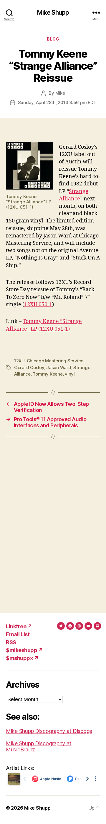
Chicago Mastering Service (55, 361)
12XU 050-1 (38, 304)
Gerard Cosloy (29, 367)
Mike (60, 93)
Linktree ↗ (19, 626)
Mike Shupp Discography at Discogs (49, 731)
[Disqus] (53, 525)
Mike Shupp (53, 12)
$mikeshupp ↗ (24, 650)
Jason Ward (58, 367)
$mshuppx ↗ (22, 658)
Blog (53, 38)
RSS (11, 642)
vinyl (70, 374)
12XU (19, 361)
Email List (17, 634)
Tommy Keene (47, 374)
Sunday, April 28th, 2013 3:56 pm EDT (57, 102)
